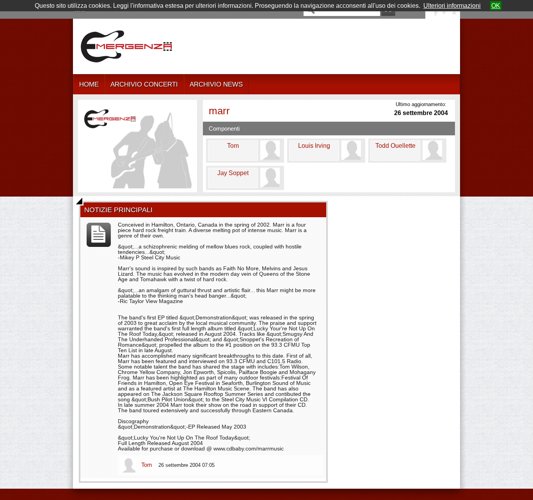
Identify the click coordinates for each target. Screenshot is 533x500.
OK (495, 5)
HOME (89, 84)
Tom (147, 464)
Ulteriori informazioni (452, 5)
